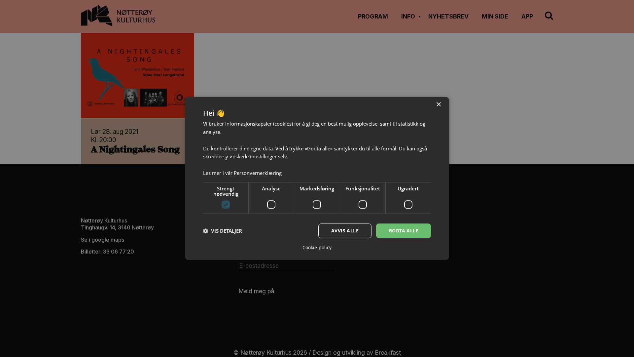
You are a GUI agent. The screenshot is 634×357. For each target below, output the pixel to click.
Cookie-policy (317, 248)
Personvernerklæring (258, 173)
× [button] (438, 104)
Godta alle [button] (403, 230)
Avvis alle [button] (345, 230)
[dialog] (317, 178)
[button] (222, 230)
